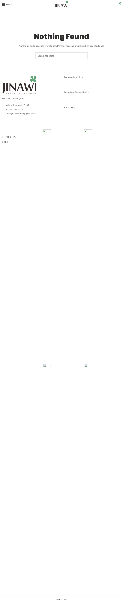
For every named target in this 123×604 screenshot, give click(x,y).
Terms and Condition (73, 77)
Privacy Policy (70, 107)
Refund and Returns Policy (76, 92)
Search (84, 55)
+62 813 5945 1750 (14, 109)
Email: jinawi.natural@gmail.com (20, 113)
